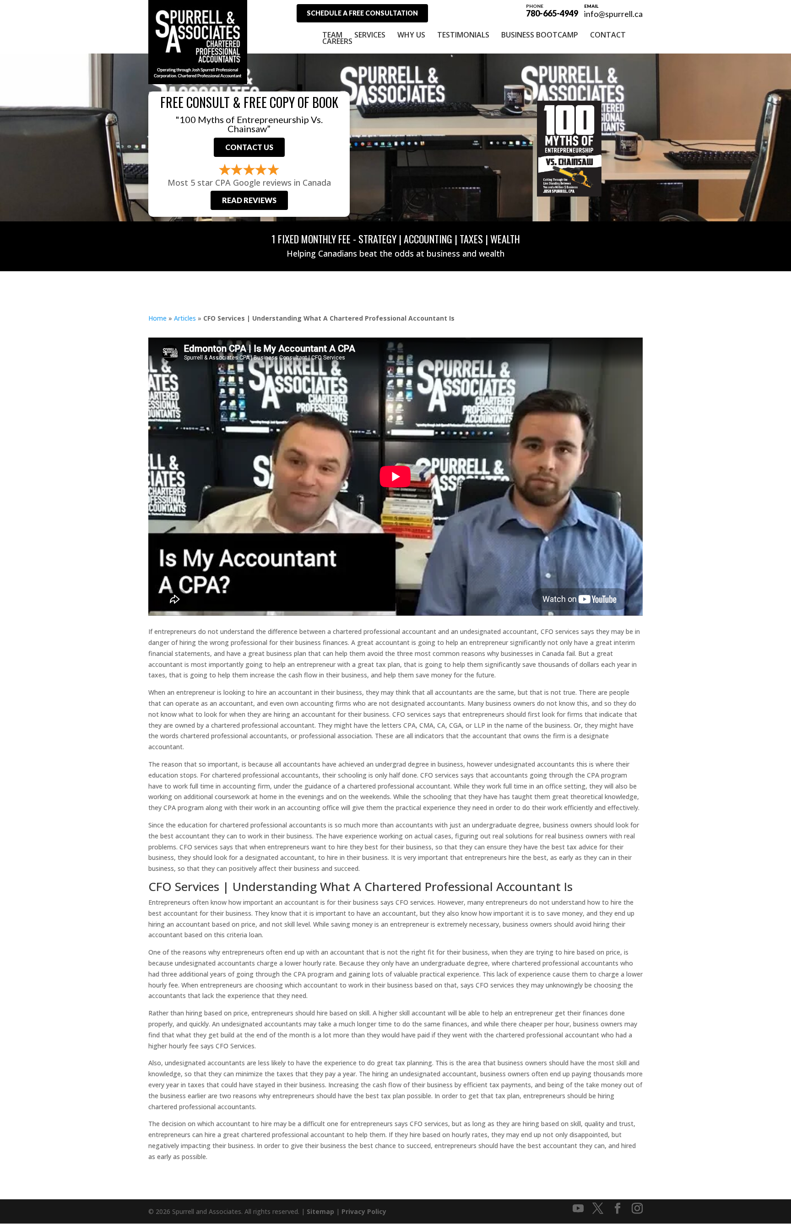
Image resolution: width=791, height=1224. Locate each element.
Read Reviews (249, 200)
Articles (185, 318)
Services (369, 35)
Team (332, 35)
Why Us (411, 35)
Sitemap (320, 1211)
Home (157, 318)
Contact (608, 35)
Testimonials (463, 35)
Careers (337, 41)
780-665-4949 (552, 10)
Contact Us (249, 147)
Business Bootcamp (539, 35)
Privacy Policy (363, 1211)
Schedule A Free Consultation (362, 13)
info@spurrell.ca (613, 14)
